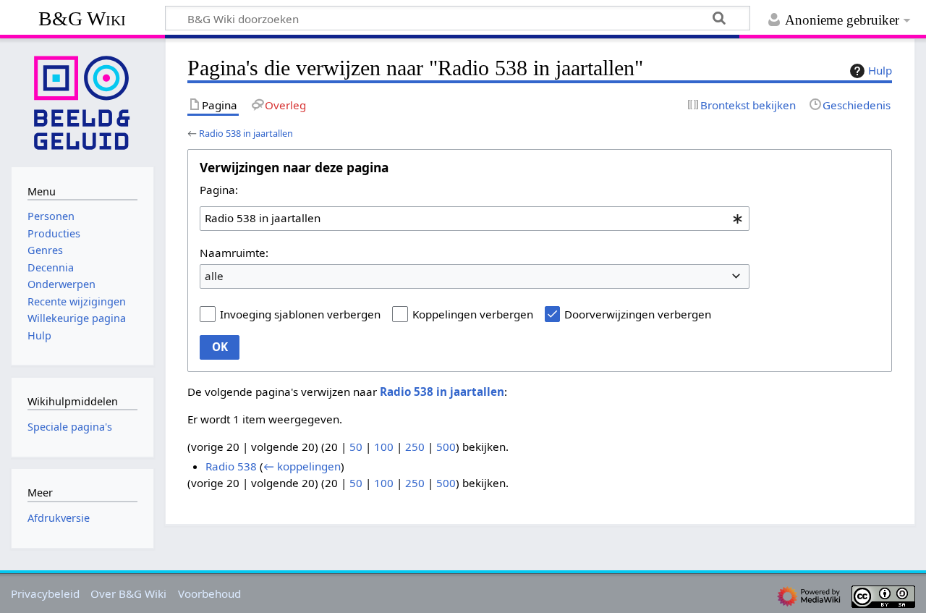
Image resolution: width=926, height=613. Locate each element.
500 (446, 446)
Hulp (880, 70)
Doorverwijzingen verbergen (637, 314)
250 (415, 446)
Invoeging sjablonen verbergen (300, 314)
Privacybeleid (45, 593)
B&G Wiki (82, 18)
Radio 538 (231, 466)
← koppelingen (302, 466)
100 (384, 446)
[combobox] (474, 218)
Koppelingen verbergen (472, 314)
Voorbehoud (209, 593)
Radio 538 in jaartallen (246, 133)
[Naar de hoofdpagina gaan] (82, 101)
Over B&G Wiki (128, 593)
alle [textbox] (214, 276)
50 (355, 446)
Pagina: (219, 189)
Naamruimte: (234, 252)
